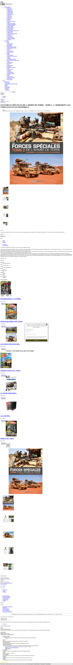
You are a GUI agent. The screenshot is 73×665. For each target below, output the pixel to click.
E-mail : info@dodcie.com (7, 611)
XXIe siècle (9, 18)
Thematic (9, 58)
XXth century (9, 17)
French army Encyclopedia (12, 33)
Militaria (7, 53)
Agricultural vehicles (11, 25)
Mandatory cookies (6, 636)
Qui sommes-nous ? (6, 597)
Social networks (5, 654)
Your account (2, 585)
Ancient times (9, 8)
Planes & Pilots (10, 29)
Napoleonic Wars (10, 14)
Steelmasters (8, 66)
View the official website (14, 647)
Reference (2, 258)
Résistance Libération (11, 38)
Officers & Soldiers (10, 37)
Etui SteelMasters (10, 72)
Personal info (5, 589)
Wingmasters (8, 63)
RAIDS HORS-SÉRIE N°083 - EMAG (11, 321)
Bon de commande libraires (8, 606)
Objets (4, 80)
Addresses (4, 591)
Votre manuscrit (5, 598)
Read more (7, 647)
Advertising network (6, 642)
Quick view (3, 303)
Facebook (4, 623)
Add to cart (3, 236)
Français (4, 96)
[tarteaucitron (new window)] (3, 662)
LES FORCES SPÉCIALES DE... (10, 344)
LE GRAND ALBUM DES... (8, 393)
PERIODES (8, 7)
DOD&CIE (5, 607)
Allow (6, 638)
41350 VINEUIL (6, 609)
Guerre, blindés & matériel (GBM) (12, 60)
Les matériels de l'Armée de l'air (13, 30)
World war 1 (9, 15)
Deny (9, 648)
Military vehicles (10, 26)
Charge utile (8, 48)
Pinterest (4, 242)
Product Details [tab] (5, 245)
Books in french (6, 6)
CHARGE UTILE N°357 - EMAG (10, 370)
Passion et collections (11, 77)
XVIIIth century (10, 12)
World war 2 (9, 16)
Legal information (6, 595)
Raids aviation (8, 45)
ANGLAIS (9, 71)
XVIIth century (10, 11)
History (8, 22)
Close (2, 628)
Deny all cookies (10, 634)
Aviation (8, 20)
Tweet (4, 241)
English (4, 97)
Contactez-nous (5, 599)
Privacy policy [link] (3, 632)
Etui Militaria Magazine (11, 59)
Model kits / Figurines (11, 23)
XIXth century (10, 13)
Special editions (10, 43)
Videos (4, 658)
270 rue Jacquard (6, 608)
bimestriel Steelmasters (11, 67)
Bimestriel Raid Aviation (11, 46)
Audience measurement (7, 644)
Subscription (6, 81)
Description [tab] (5, 244)
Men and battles (10, 31)
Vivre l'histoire (10, 36)
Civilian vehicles (10, 27)
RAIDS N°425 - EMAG (7, 438)
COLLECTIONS (9, 28)
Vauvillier (9, 39)
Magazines (5, 40)
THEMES (8, 19)
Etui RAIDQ (9, 44)
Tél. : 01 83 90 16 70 (6, 610)
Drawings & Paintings (11, 21)
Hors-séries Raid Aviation (12, 47)
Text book (9, 35)
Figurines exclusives (11, 73)
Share (4, 240)
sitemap (4, 600)
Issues (8, 42)
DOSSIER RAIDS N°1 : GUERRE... (10, 299)
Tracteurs (7, 74)
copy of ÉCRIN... (5, 416)
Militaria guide (10, 32)
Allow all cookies (3, 634)
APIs (4, 640)
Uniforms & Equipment (11, 24)
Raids (7, 41)
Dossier (8, 57)
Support (4, 656)
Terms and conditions (6, 596)
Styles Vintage (8, 78)
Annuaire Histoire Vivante (12, 56)
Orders (4, 590)
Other (4, 652)
